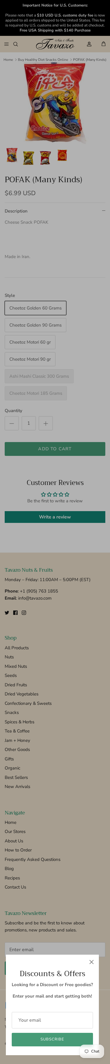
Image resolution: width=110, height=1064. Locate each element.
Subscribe (52, 1039)
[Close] (91, 962)
